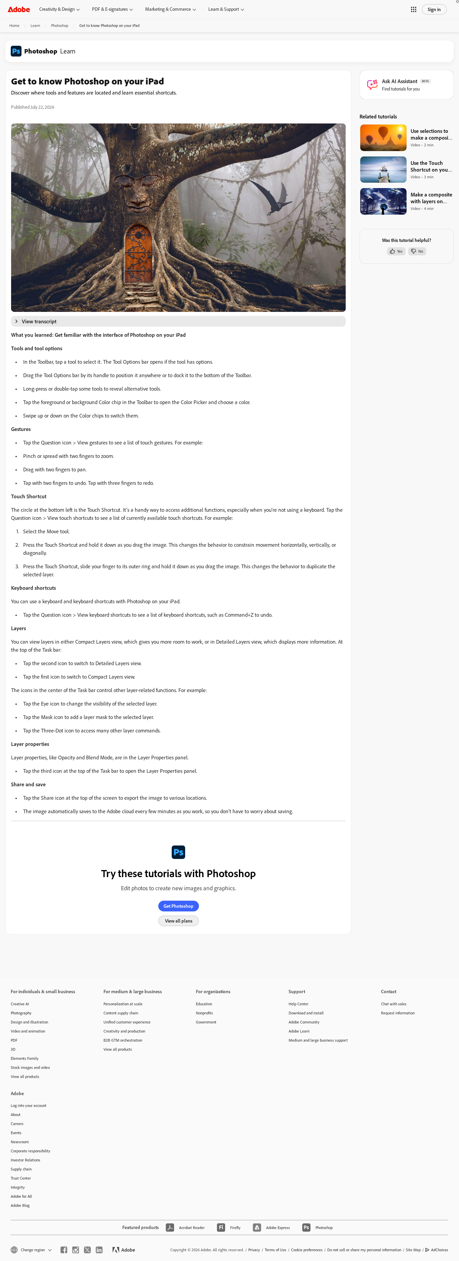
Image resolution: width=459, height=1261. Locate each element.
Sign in (434, 9)
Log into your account (28, 1105)
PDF (14, 1040)
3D (13, 1049)
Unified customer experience (127, 1021)
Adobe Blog (20, 1205)
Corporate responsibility (30, 1150)
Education (204, 1003)
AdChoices (439, 1249)
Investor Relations (25, 1159)
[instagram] (75, 1250)
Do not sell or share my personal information (364, 1249)
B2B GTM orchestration (122, 1040)
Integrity (18, 1187)
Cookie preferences (307, 1249)
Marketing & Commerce (168, 9)
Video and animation (28, 1031)
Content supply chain (120, 1012)
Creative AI (20, 1003)
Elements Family (25, 1058)
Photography (21, 1012)
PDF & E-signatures (110, 9)
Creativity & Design (57, 9)
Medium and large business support (318, 1040)
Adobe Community (304, 1021)
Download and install (306, 1012)
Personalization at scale (122, 1003)
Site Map (413, 1249)
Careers (17, 1123)
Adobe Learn (299, 1031)
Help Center (298, 1003)
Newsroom (20, 1141)
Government (206, 1021)
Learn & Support (223, 9)
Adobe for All (21, 1196)
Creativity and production (124, 1031)
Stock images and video (30, 1067)
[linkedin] (99, 1250)
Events (16, 1132)
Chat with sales (394, 1003)
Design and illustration (29, 1021)
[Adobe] (19, 9)
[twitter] (87, 1250)
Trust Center (21, 1178)
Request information (398, 1012)
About (15, 1114)
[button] (413, 9)
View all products (25, 1076)
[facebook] (63, 1250)
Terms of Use (275, 1249)
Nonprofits (204, 1012)
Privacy (254, 1249)
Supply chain (21, 1169)
